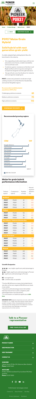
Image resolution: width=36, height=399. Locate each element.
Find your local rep (18, 327)
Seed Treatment (7, 352)
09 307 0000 (10, 375)
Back (11, 32)
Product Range (7, 343)
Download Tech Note (12, 108)
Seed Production (8, 347)
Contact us (6, 357)
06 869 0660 (10, 366)
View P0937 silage (23, 32)
